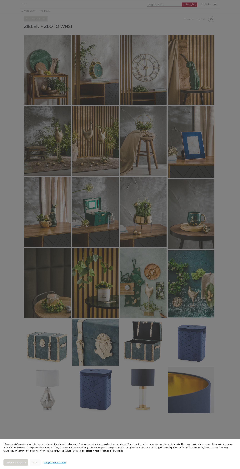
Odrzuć (35, 462)
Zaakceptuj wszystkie (15, 462)
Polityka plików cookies (55, 462)
